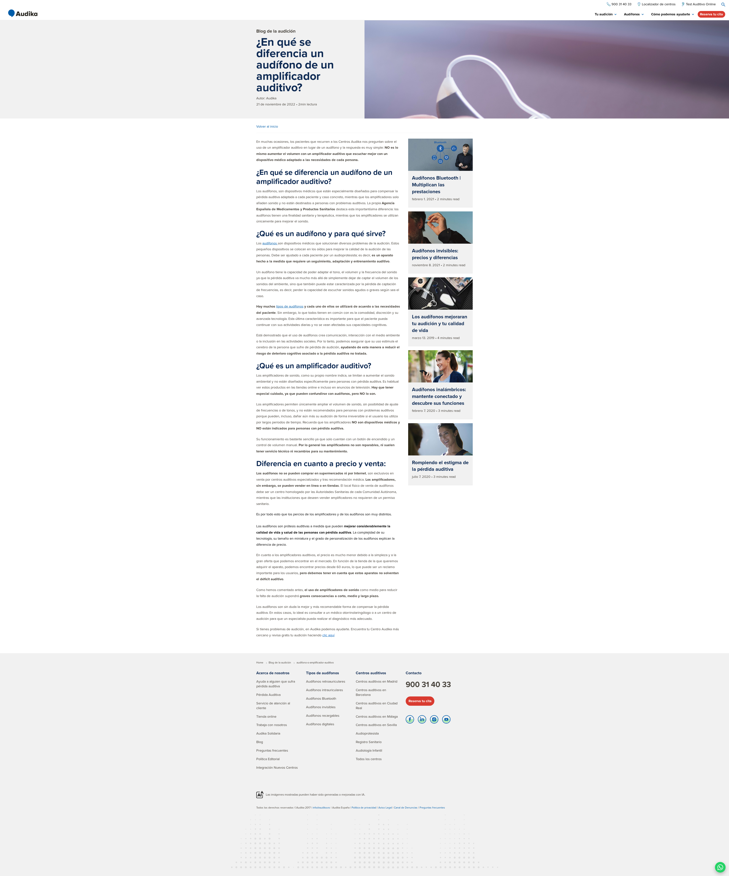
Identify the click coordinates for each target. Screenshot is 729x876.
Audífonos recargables (322, 715)
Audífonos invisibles (320, 707)
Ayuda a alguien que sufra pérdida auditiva (275, 683)
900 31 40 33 (428, 684)
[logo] (23, 13)
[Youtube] (446, 720)
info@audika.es (321, 807)
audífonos (270, 243)
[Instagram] (434, 720)
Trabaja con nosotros (271, 724)
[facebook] (410, 720)
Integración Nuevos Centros (277, 767)
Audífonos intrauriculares (324, 690)
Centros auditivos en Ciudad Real (377, 705)
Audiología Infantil (369, 750)
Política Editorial (268, 759)
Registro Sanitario (369, 741)
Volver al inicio (267, 126)
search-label (723, 4)
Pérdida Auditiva (268, 694)
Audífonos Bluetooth (321, 698)
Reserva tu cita (711, 14)
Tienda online (266, 716)
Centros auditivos (371, 673)
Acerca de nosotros (273, 673)
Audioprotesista (367, 733)
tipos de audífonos (289, 306)
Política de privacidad (364, 807)
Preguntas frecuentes (272, 750)
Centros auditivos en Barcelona (371, 692)
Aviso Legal (385, 807)
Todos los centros (369, 759)
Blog (259, 741)
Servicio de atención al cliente (273, 705)
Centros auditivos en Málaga (377, 716)
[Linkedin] (422, 720)
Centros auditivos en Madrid (376, 681)
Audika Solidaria (268, 733)
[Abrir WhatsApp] (720, 867)
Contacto (413, 673)
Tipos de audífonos (322, 673)
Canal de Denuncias (405, 807)
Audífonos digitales (320, 724)
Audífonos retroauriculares (325, 681)
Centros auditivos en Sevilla (376, 724)
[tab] (605, 14)
